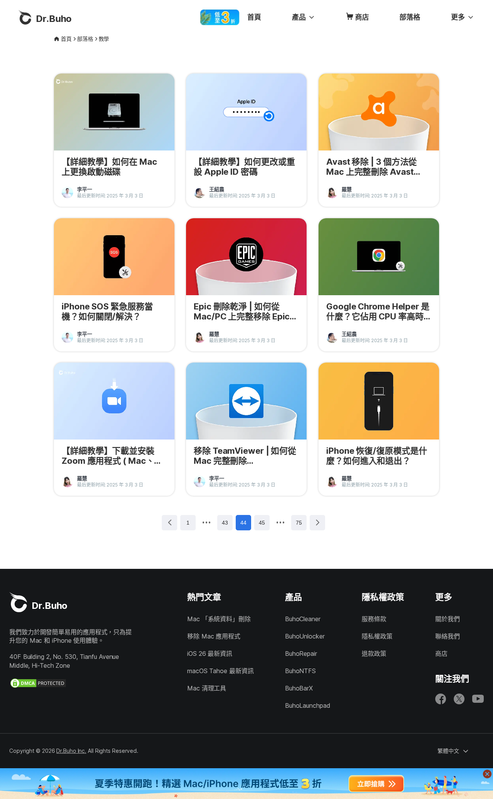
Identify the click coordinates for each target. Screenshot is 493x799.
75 (299, 523)
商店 (362, 17)
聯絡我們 (447, 636)
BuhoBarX (299, 688)
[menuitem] (254, 17)
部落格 (409, 17)
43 (225, 523)
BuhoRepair (301, 653)
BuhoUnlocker (305, 636)
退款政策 (374, 653)
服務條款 (374, 619)
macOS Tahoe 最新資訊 (220, 671)
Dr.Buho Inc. (71, 750)
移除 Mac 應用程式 (213, 636)
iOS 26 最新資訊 (209, 653)
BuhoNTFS (300, 671)
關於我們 (447, 619)
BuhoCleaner (302, 619)
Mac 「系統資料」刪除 (219, 619)
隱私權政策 (377, 636)
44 (243, 523)
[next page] (280, 522)
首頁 (254, 17)
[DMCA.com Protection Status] (38, 683)
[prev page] (206, 522)
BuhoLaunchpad (307, 705)
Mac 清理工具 (206, 688)
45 (262, 523)
